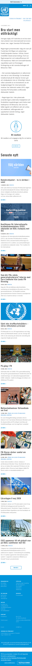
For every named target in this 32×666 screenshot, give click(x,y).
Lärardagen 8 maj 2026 (11, 498)
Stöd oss (18, 581)
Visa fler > (16, 567)
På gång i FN (6, 366)
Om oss (3, 602)
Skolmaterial (4, 598)
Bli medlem (3, 583)
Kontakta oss (4, 604)
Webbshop (18, 589)
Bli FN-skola (3, 586)
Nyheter (18, 593)
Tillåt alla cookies (24, 663)
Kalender (3, 609)
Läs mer (3, 200)
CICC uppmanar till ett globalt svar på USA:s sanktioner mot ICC (16, 541)
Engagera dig (4, 581)
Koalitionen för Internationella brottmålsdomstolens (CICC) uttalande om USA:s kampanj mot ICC (15, 227)
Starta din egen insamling (22, 583)
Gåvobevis (18, 588)
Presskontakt (19, 595)
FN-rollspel (3, 597)
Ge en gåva (4, 585)
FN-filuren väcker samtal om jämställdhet (13, 453)
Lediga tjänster (4, 606)
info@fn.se (18, 627)
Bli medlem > (16, 146)
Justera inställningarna (10, 662)
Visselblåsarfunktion (6, 607)
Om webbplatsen (5, 610)
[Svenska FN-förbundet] (4, 10)
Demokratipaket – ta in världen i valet (15, 181)
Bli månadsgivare (20, 585)
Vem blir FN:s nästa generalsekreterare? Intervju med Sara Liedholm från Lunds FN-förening (15, 278)
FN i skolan (4, 593)
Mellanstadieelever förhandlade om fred (15, 409)
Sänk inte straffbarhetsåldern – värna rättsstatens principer (14, 324)
